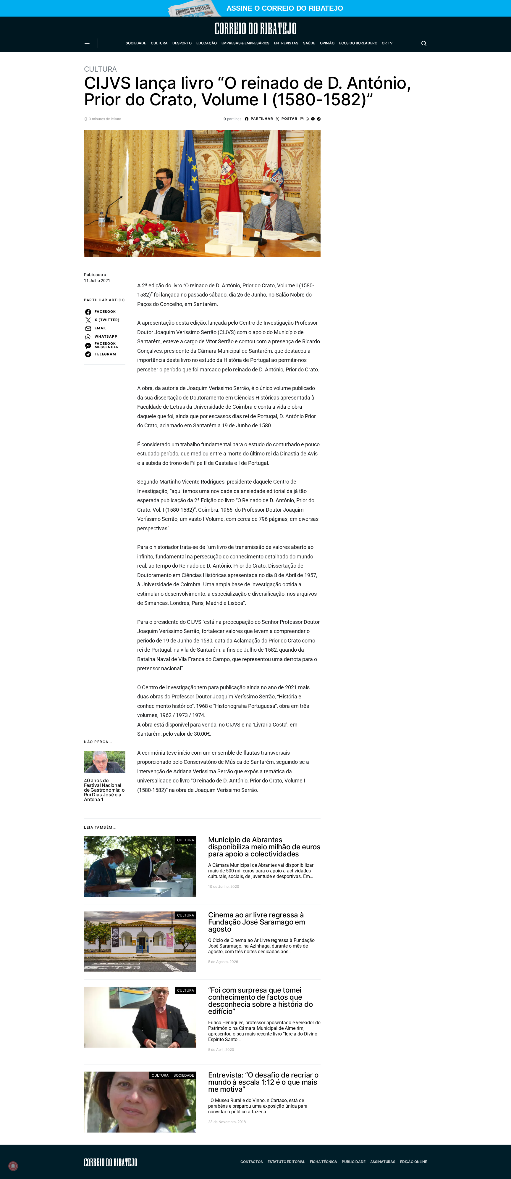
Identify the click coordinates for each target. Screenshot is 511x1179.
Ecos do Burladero (358, 43)
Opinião (327, 43)
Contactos (251, 1161)
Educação (206, 43)
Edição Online (413, 1161)
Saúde (309, 43)
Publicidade (353, 1161)
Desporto (182, 43)
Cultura (159, 43)
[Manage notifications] (13, 1166)
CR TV (387, 43)
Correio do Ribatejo (241, 28)
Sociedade (136, 43)
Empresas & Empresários (245, 43)
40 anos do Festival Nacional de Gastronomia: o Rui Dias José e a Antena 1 (104, 789)
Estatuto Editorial (286, 1161)
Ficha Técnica (323, 1161)
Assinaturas (382, 1161)
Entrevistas (286, 43)
